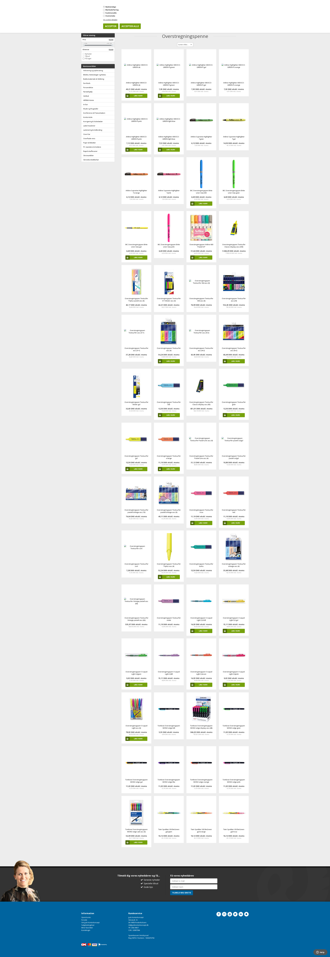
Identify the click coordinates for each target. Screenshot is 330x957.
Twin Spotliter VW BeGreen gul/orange (201, 830)
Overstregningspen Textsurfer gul (136, 457)
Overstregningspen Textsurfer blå (169, 403)
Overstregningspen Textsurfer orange (169, 457)
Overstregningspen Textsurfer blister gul (136, 403)
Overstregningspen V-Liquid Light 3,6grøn (136, 673)
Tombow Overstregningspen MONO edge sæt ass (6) (136, 830)
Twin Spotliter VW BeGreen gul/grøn (168, 830)
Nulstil (111, 40)
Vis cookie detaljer (110, 20)
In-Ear (85, 104)
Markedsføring (112, 10)
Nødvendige (110, 7)
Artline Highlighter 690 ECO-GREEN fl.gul (201, 84)
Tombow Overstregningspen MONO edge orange (201, 780)
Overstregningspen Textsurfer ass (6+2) (234, 349)
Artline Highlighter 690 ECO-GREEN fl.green (168, 84)
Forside (84, 920)
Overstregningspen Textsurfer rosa (201, 511)
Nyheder (88, 54)
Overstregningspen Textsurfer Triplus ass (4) (169, 565)
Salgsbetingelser (87, 925)
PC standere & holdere (92, 147)
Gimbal (86, 96)
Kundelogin (85, 930)
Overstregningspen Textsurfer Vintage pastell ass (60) (136, 619)
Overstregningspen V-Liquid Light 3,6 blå (201, 619)
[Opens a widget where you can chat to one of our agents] (320, 952)
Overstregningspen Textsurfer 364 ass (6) (201, 299)
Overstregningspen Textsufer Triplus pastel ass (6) (136, 299)
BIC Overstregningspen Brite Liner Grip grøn (234, 191)
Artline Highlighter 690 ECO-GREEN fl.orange (233, 84)
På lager (88, 58)
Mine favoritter (87, 927)
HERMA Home (88, 100)
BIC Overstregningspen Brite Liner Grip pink (169, 245)
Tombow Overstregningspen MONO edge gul (136, 780)
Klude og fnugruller (90, 109)
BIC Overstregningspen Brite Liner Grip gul (136, 245)
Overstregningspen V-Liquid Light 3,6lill (169, 673)
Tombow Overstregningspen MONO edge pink (234, 780)
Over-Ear (86, 134)
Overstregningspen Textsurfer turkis (201, 565)
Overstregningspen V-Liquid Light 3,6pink (234, 673)
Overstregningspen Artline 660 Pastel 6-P (201, 245)
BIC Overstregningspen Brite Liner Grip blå (201, 191)
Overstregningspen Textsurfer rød (234, 511)
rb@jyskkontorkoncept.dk (138, 925)
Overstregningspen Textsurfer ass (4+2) (201, 349)
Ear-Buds (86, 83)
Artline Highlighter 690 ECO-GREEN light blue (168, 137)
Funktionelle (111, 13)
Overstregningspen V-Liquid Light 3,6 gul (234, 619)
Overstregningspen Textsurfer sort (136, 565)
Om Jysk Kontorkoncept (90, 922)
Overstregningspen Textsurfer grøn (234, 403)
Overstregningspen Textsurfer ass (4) (169, 349)
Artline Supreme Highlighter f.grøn (201, 137)
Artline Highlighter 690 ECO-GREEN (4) (136, 84)
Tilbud (87, 56)
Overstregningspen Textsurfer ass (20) (234, 299)
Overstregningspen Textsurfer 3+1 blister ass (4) (169, 299)
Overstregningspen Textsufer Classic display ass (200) (233, 245)
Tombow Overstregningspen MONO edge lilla (169, 780)
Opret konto (86, 917)
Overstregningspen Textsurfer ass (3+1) (136, 349)
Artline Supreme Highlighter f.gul (234, 137)
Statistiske (110, 16)
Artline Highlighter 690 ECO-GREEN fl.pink (136, 137)
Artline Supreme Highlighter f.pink (169, 191)
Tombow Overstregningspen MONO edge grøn (234, 727)
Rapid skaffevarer (90, 151)
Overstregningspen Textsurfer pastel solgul (234, 457)
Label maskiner (89, 126)
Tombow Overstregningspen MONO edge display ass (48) (201, 727)
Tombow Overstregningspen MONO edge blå (169, 727)
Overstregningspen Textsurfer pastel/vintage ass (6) (169, 511)
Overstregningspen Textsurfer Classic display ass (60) (201, 403)
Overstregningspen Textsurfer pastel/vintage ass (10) (136, 511)
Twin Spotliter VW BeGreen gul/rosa (233, 830)
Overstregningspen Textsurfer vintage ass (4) (234, 565)
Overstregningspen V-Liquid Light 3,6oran (201, 673)
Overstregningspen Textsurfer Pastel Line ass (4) (201, 457)
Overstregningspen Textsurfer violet (169, 619)
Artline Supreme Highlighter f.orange (136, 191)
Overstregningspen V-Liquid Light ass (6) (136, 727)
